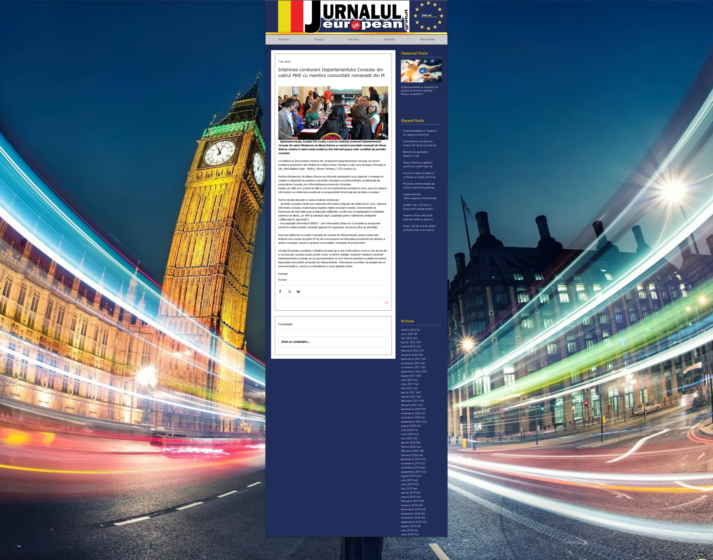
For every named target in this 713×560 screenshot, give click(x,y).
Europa (282, 280)
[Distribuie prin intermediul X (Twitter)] (289, 291)
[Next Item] (435, 71)
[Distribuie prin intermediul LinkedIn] (298, 291)
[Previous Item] (406, 71)
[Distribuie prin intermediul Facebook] (280, 291)
